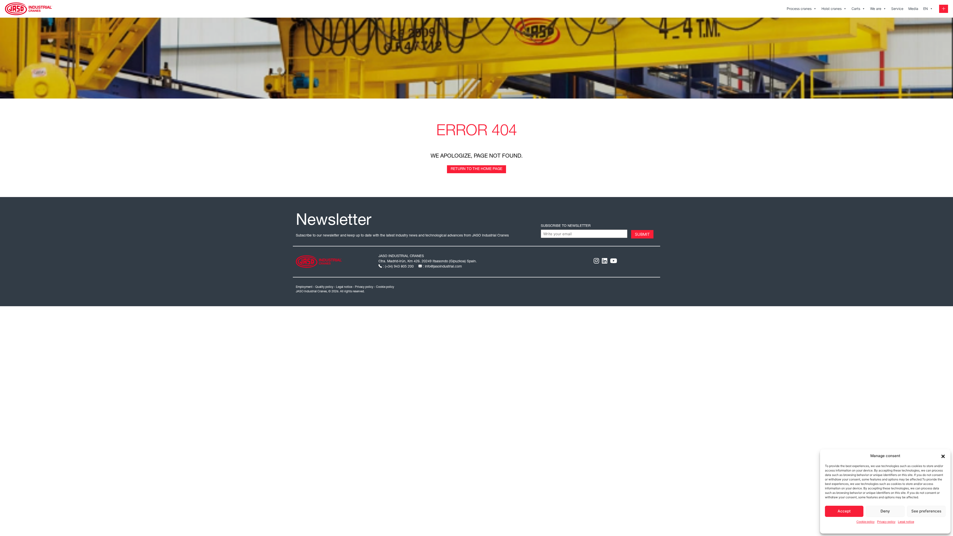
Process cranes (799, 8)
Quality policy (324, 287)
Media (913, 8)
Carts (855, 8)
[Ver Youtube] (613, 262)
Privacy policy (886, 522)
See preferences (926, 511)
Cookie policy (865, 522)
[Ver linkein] (604, 262)
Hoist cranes (831, 8)
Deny (885, 511)
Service (897, 8)
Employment (304, 287)
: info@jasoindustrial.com (442, 266)
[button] (943, 455)
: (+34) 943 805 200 (398, 266)
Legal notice (906, 522)
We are (875, 8)
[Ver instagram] (596, 262)
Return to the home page (476, 169)
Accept (844, 511)
